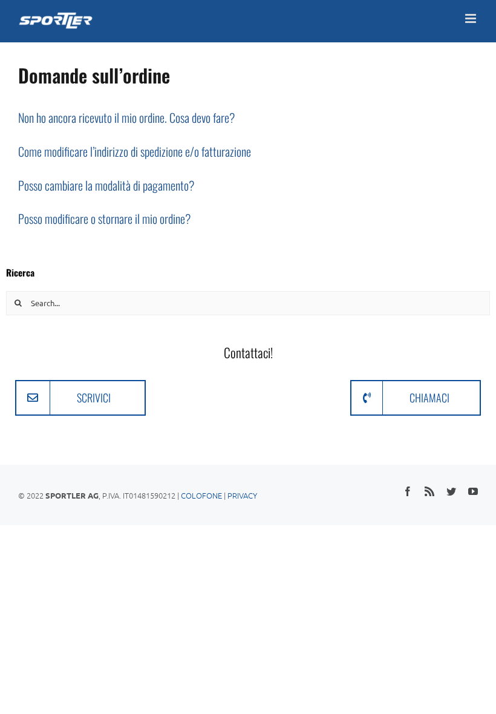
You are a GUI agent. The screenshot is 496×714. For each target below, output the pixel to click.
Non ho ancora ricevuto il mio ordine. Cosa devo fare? (126, 117)
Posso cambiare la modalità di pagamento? (106, 185)
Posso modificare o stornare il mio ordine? (104, 218)
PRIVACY (242, 495)
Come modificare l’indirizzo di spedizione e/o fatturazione (134, 151)
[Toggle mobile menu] (471, 18)
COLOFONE (201, 495)
